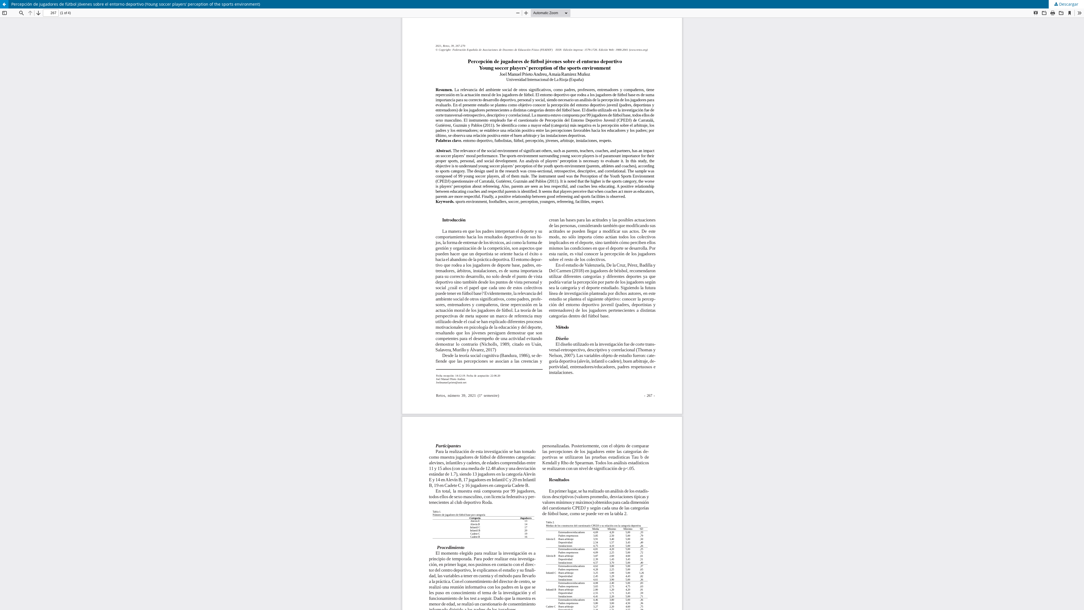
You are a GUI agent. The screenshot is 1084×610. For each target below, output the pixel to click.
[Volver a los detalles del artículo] (4, 4)
